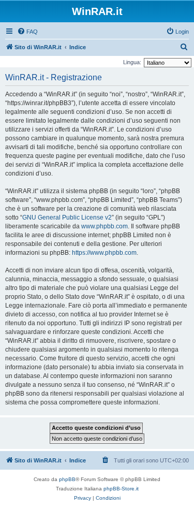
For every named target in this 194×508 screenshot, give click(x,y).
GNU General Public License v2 (67, 217)
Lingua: (132, 62)
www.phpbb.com (104, 226)
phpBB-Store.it (121, 488)
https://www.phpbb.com (104, 252)
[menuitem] (27, 31)
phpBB (67, 479)
